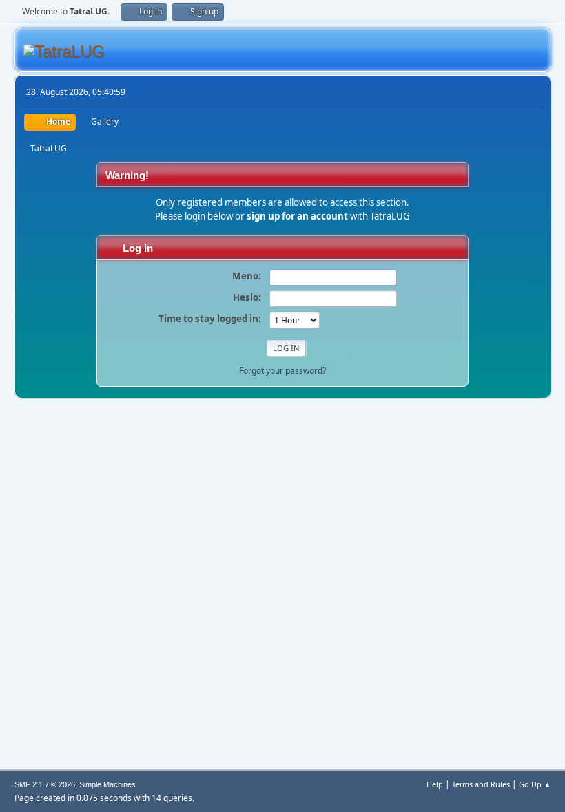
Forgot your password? (282, 370)
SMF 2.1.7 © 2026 (44, 784)
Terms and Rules (481, 784)
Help (435, 784)
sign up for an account (297, 216)
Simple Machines (107, 784)
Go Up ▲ (535, 784)
